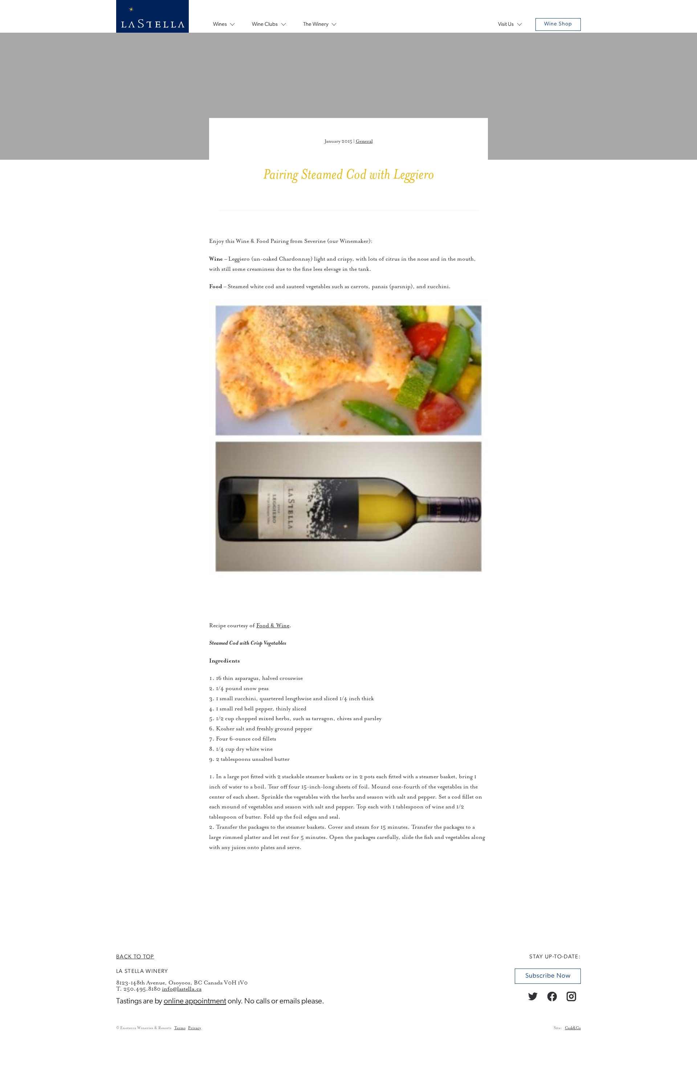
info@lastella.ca (181, 989)
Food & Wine (272, 626)
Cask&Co (573, 1028)
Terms (180, 1028)
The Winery (316, 24)
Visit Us (506, 24)
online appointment (195, 1001)
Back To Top (135, 957)
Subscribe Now (547, 976)
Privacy (194, 1028)
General (364, 141)
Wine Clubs (265, 24)
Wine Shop (558, 24)
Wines (220, 24)
